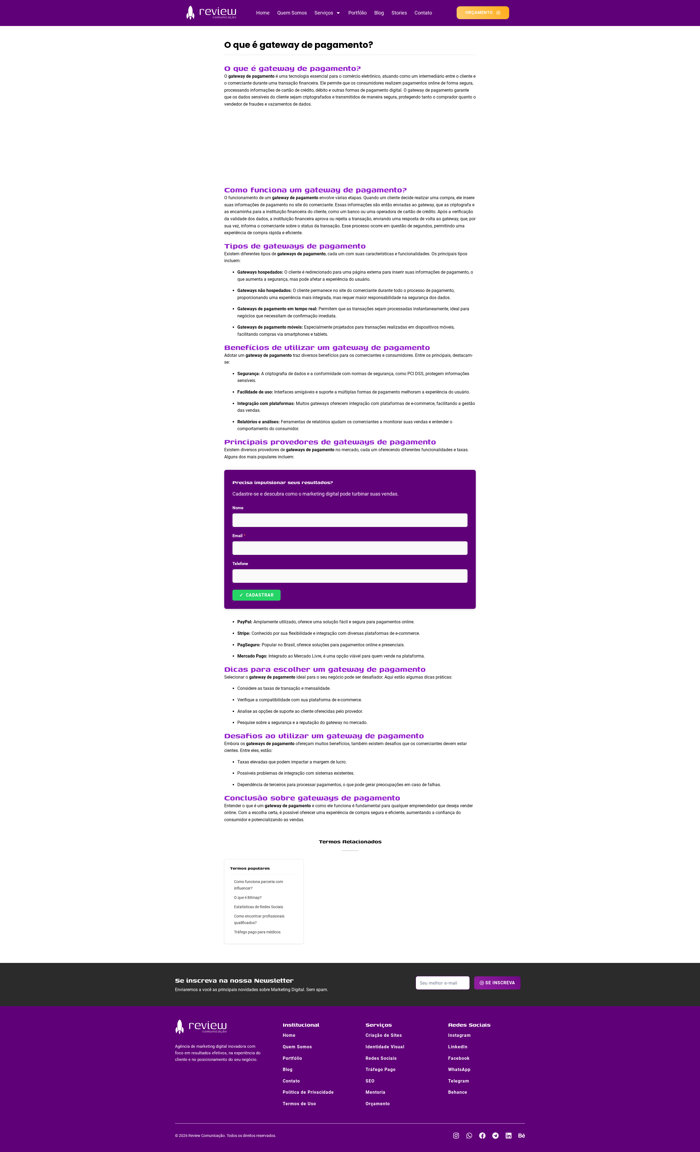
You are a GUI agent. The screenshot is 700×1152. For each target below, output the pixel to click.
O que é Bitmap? (248, 897)
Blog (379, 13)
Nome (237, 507)
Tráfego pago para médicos (257, 932)
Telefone (240, 563)
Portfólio (357, 13)
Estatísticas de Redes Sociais (258, 907)
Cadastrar (256, 595)
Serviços (323, 13)
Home (263, 13)
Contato (423, 13)
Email (239, 535)
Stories (399, 13)
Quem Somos (292, 13)
